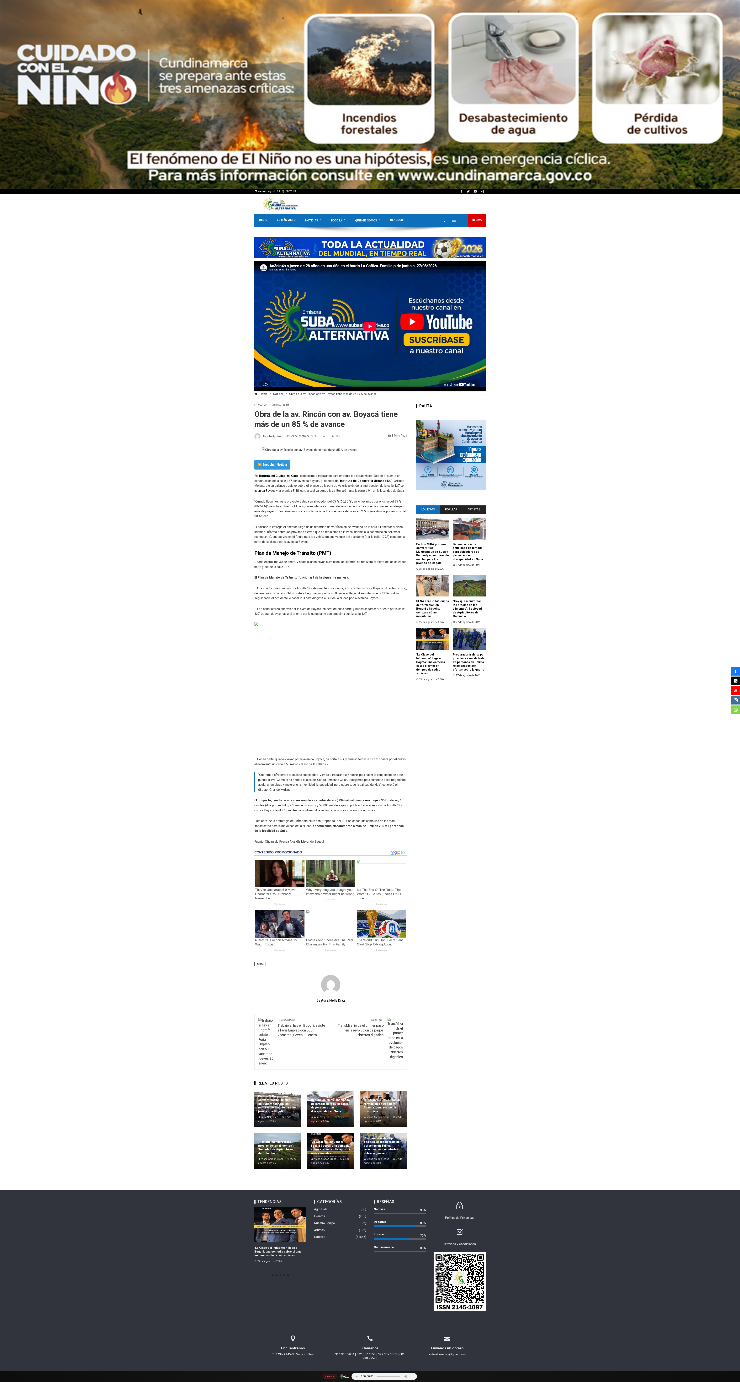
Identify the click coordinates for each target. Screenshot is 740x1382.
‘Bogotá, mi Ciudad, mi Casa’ (278, 476)
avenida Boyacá (264, 490)
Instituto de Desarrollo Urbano (362, 481)
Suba (286, 405)
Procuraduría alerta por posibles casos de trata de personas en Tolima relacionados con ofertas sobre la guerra (382, 1145)
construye (371, 800)
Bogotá (336, 220)
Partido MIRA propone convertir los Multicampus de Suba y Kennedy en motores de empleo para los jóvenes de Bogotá (277, 1104)
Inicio (263, 219)
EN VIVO (477, 220)
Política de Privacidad (459, 1218)
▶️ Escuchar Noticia (272, 464)
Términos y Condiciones (459, 1244)
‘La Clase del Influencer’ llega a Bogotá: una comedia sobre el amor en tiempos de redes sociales (330, 1147)
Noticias (311, 220)
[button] (370, 94)
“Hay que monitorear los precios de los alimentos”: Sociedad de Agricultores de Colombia (276, 1147)
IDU (344, 821)
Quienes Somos (366, 220)
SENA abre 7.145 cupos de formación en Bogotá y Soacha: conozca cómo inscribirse (382, 1105)
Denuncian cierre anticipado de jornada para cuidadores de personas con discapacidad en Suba (330, 1105)
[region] (370, 94)
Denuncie (397, 219)
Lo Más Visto (286, 219)
